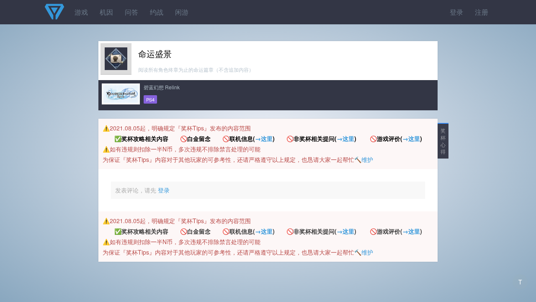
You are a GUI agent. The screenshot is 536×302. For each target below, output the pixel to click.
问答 (131, 12)
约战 (156, 12)
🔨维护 (363, 159)
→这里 (264, 138)
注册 (481, 12)
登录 (456, 12)
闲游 (181, 12)
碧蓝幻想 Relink (162, 87)
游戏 (81, 12)
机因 (106, 12)
